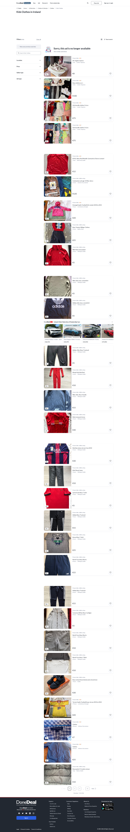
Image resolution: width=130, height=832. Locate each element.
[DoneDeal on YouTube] (26, 813)
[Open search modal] (88, 3)
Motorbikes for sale (55, 806)
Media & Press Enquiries (91, 806)
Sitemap (52, 816)
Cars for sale (53, 803)
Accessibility (70, 820)
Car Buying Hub (53, 818)
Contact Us (70, 813)
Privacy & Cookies (25, 829)
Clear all (38, 39)
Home (25, 8)
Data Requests (71, 816)
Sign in (26, 818)
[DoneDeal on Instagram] (33, 813)
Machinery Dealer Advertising (92, 816)
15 (87, 788)
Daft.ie (51, 824)
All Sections (32, 8)
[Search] (18, 53)
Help (68, 803)
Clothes (52, 8)
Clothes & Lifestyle (43, 8)
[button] (54, 3)
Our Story (87, 803)
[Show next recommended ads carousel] (112, 322)
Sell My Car (52, 811)
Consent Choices (71, 818)
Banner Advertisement (90, 814)
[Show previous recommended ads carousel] (109, 322)
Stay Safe (69, 811)
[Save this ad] (110, 73)
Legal (17, 829)
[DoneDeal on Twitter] (23, 813)
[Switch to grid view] (101, 39)
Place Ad (96, 3)
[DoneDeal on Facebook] (19, 813)
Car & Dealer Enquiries (90, 812)
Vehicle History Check (55, 813)
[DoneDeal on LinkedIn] (30, 813)
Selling (69, 808)
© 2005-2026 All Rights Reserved (105, 829)
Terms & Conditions (36, 829)
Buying (69, 806)
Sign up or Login (108, 3)
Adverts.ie (52, 826)
